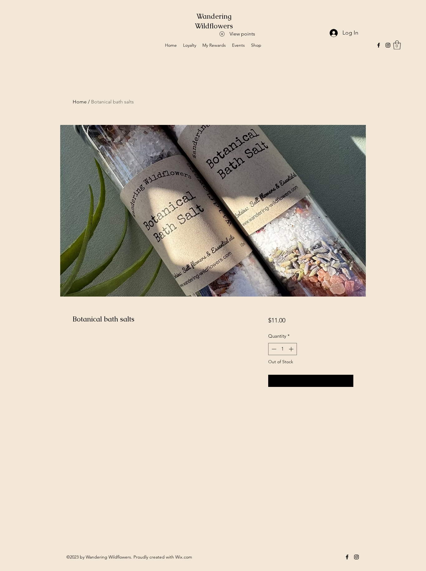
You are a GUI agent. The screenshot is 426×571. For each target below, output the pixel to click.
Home (80, 102)
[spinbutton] (282, 349)
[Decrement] (273, 349)
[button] (397, 45)
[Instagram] (388, 45)
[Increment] (292, 349)
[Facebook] (378, 45)
